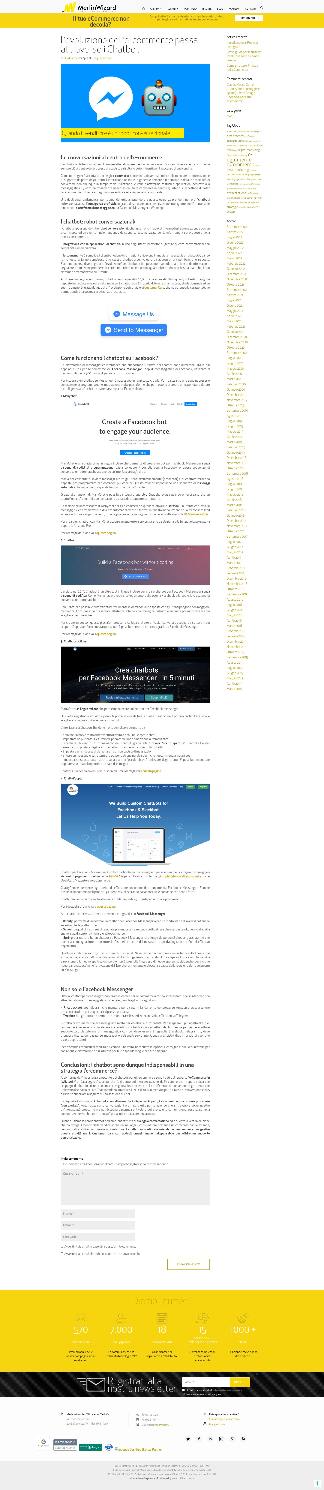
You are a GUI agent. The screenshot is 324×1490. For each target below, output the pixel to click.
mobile (253, 189)
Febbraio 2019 (236, 447)
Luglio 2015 (234, 668)
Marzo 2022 (234, 258)
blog (96, 58)
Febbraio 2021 (236, 326)
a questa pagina (105, 533)
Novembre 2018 (237, 463)
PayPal (113, 876)
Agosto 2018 (235, 479)
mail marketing (245, 184)
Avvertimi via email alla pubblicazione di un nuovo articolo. (102, 1254)
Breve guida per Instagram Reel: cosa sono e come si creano (244, 56)
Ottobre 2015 (235, 652)
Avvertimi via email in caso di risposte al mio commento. (100, 1246)
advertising (232, 131)
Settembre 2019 (237, 410)
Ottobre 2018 (235, 468)
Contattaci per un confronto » (224, 1419)
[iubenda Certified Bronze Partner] (137, 1449)
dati (261, 145)
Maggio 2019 (235, 431)
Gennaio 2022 (236, 269)
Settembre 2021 (237, 290)
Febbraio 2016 (236, 631)
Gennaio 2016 (236, 636)
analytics (257, 131)
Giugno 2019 (235, 426)
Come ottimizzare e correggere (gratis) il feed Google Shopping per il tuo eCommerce (243, 93)
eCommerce (240, 164)
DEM (229, 150)
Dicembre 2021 (236, 274)
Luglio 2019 (234, 421)
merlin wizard (244, 188)
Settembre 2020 (237, 353)
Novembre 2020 (237, 342)
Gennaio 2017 (235, 573)
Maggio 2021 (235, 311)
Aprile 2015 (234, 683)
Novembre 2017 (237, 526)
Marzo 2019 (234, 442)
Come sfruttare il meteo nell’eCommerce (242, 67)
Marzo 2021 (234, 321)
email (257, 165)
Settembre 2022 (237, 227)
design (234, 150)
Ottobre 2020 (236, 347)
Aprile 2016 (234, 620)
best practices (235, 136)
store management (250, 202)
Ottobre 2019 (235, 405)
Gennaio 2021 (235, 332)
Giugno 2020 (235, 363)
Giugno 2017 (235, 547)
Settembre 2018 (237, 473)
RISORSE (207, 9)
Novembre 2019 (237, 400)
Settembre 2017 (237, 536)
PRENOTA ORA (248, 18)
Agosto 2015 (235, 662)
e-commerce (239, 157)
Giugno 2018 (235, 489)
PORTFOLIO (190, 9)
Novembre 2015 (237, 647)
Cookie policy (164, 1478)
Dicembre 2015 (236, 641)
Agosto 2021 (235, 295)
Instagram (251, 179)
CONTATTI (250, 9)
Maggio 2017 (235, 552)
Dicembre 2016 (237, 578)
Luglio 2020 (234, 358)
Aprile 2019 (234, 437)
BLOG (220, 9)
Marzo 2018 (234, 505)
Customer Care (154, 287)
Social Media (256, 198)
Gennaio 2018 (236, 515)
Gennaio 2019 (236, 452)
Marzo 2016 (234, 626)
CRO (257, 145)
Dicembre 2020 (237, 337)
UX (244, 207)
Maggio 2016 (235, 615)
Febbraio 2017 (236, 568)
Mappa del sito (217, 1424)
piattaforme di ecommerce (183, 876)
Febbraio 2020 (236, 384)
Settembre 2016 (237, 594)
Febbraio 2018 (236, 510)
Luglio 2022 (234, 237)
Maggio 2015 (235, 678)
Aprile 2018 (234, 500)
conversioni (242, 145)
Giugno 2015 (235, 673)
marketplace (232, 189)
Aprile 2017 (234, 557)
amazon (250, 131)
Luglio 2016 (234, 605)
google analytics (240, 179)
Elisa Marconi (71, 58)
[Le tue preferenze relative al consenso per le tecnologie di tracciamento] (317, 1483)
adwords (242, 131)
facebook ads (242, 174)
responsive (241, 198)
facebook (231, 174)
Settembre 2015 (237, 657)
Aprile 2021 (234, 316)
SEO (248, 198)
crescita (251, 145)
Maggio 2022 (235, 248)
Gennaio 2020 (236, 389)
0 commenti (106, 58)
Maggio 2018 (235, 494)
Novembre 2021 (237, 279)
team (241, 207)
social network (233, 202)
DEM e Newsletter (196, 514)
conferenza (249, 136)
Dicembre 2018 (237, 458)
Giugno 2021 (235, 305)
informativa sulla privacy (227, 1390)
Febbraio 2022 (236, 263)
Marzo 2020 (234, 379)
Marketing (255, 184)
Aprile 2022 (234, 253)
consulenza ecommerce (237, 141)
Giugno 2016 (235, 610)
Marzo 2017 (234, 563)
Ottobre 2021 (235, 284)
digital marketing (249, 150)
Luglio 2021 (234, 300)
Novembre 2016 (237, 584)
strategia (232, 207)
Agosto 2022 (235, 232)
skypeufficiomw (160, 1424)
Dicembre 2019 (237, 395)
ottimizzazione (236, 193)
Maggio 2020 (235, 368)
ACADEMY (234, 9)
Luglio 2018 (234, 484)
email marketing (238, 169)
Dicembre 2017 (236, 521)
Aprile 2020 (234, 374)
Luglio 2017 (234, 542)
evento (253, 170)
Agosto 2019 (235, 416)
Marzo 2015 (234, 689)
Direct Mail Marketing (237, 155)
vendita (250, 207)
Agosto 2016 (235, 599)
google (251, 174)
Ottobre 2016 (235, 589)
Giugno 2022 (235, 242)
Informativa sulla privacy (142, 1478)
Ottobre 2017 (235, 531)
